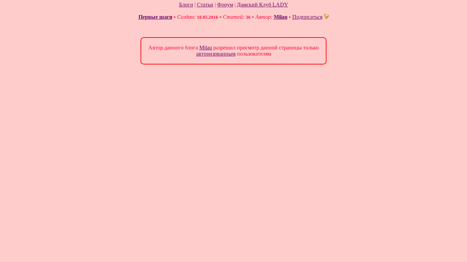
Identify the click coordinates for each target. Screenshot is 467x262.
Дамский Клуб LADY (262, 5)
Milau (281, 17)
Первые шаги (155, 17)
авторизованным (216, 54)
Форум (225, 5)
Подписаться (307, 17)
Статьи (205, 5)
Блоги (186, 5)
